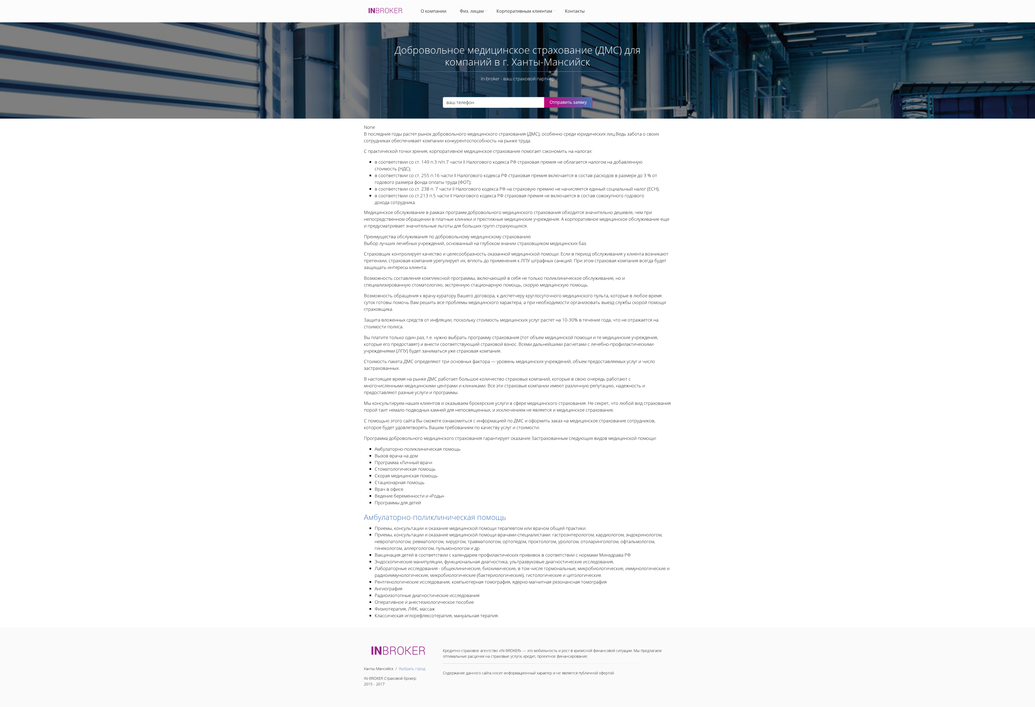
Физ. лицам (472, 11)
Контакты (575, 11)
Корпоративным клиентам (524, 11)
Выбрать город (412, 668)
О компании (434, 11)
